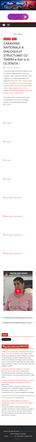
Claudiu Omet (19, 93)
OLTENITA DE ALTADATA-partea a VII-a (18, 318)
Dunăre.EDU (14, 81)
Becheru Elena (22, 88)
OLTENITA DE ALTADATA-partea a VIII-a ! (17, 323)
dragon (17, 67)
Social (14, 39)
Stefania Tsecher (8, 93)
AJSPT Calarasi (23, 81)
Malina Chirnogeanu (19, 90)
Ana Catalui (22, 85)
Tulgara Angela (12, 88)
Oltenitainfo (12, 83)
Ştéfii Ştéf (29, 90)
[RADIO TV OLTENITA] (18, 1)
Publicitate (7, 39)
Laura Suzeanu (21, 83)
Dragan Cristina (14, 85)
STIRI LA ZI (23, 346)
